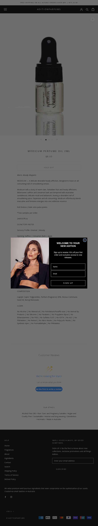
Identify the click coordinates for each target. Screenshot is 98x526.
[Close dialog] (84, 240)
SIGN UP (68, 283)
